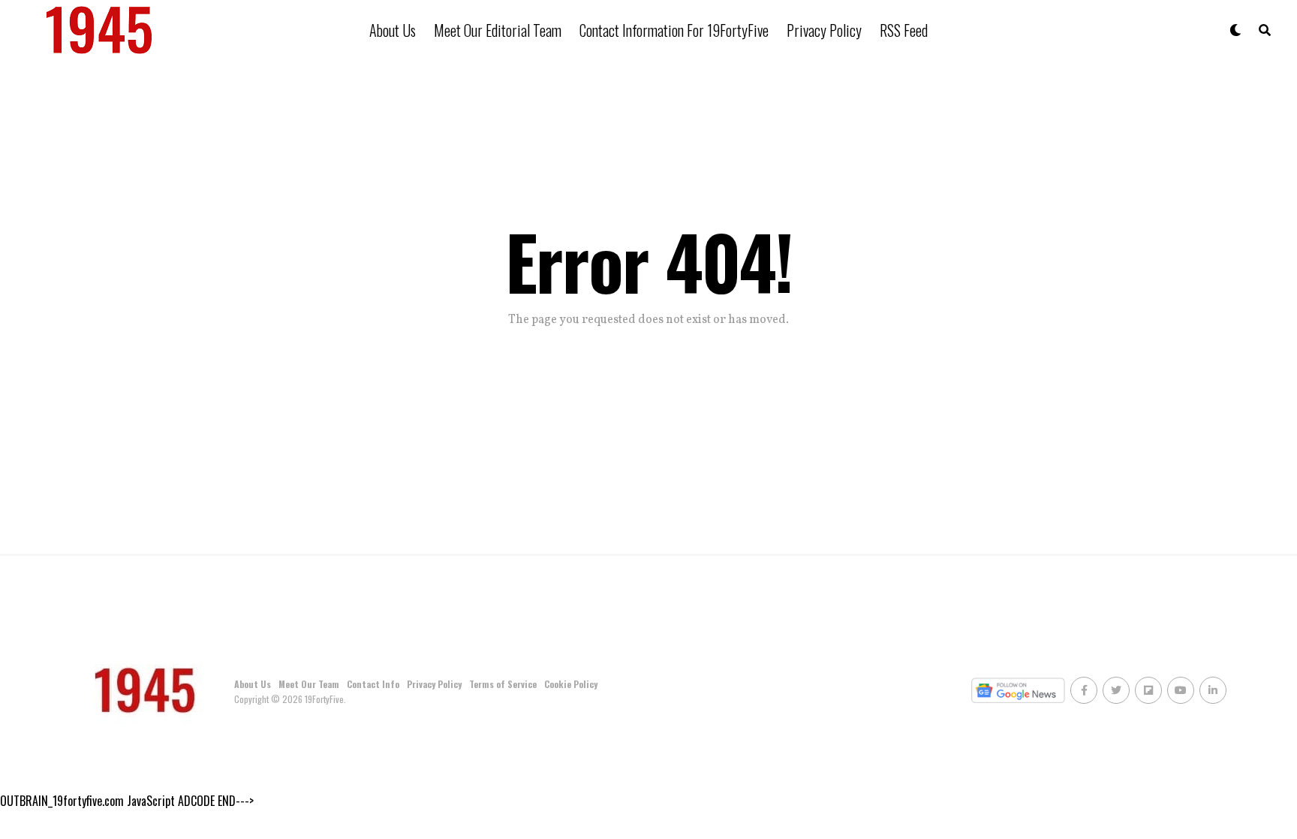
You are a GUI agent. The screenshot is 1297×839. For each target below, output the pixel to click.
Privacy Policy (824, 30)
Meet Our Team (308, 684)
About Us (392, 30)
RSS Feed (904, 30)
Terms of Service (503, 684)
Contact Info (373, 684)
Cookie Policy (570, 684)
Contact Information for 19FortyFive (674, 30)
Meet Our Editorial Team (497, 30)
